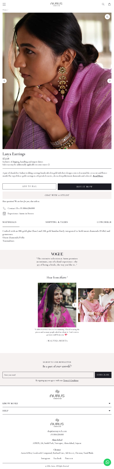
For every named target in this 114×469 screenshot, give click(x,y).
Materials (9, 222)
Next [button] (74, 305)
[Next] (109, 81)
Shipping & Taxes (57, 222)
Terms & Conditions (70, 380)
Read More (98, 176)
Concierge (104, 222)
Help (5, 410)
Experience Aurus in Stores (21, 213)
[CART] (109, 4)
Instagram (45, 458)
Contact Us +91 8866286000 (21, 208)
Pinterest (69, 458)
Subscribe (103, 375)
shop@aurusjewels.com (57, 431)
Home (5, 10)
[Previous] (5, 81)
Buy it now (85, 186)
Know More (10, 403)
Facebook (57, 458)
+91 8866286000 (57, 434)
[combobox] (103, 4)
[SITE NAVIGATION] (4, 4)
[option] (57, 334)
